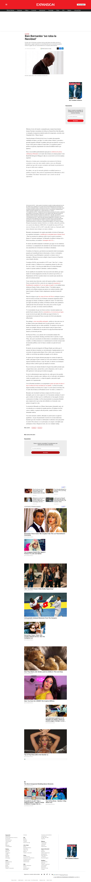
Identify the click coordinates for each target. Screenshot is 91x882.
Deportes (25, 848)
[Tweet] (58, 48)
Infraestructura (27, 859)
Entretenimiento (27, 847)
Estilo (24, 846)
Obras (57, 10)
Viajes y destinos (45, 864)
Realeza (7, 863)
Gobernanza (26, 868)
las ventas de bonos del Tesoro (46, 296)
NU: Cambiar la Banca (75, 100)
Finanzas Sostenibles (46, 834)
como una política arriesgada (40, 321)
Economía (33, 10)
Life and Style (77, 10)
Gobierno (8, 850)
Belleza (7, 866)
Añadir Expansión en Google (46, 48)
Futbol (42, 850)
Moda (7, 865)
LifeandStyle (9, 846)
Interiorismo (26, 861)
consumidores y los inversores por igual (53, 312)
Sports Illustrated (45, 849)
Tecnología (50, 10)
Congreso (8, 852)
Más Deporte (44, 855)
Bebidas (43, 862)
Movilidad (25, 869)
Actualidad (43, 842)
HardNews (34, 427)
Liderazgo (43, 843)
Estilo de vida (26, 842)
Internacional (42, 10)
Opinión (7, 856)
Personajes (44, 865)
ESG (63, 10)
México (7, 851)
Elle (24, 837)
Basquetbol (44, 854)
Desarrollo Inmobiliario (28, 857)
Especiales (44, 846)
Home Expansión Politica (11, 837)
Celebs (25, 841)
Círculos (7, 864)
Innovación (44, 836)
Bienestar (43, 866)
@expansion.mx (47, 874)
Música (25, 851)
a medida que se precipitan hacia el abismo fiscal (52, 234)
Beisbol (43, 851)
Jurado (43, 869)
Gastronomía (44, 861)
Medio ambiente (27, 865)
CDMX (7, 854)
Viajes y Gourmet (10, 868)
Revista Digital (81, 4)
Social (24, 866)
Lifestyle (43, 856)
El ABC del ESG (44, 837)
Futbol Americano (45, 852)
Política (26, 10)
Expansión (8, 835)
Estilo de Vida (44, 868)
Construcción (26, 856)
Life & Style (26, 845)
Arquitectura (26, 860)
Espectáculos (9, 861)
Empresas (19, 10)
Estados (7, 855)
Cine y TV (25, 850)
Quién (7, 860)
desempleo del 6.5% (48, 240)
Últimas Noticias (10, 10)
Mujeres (69, 10)
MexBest (43, 860)
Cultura (25, 834)
